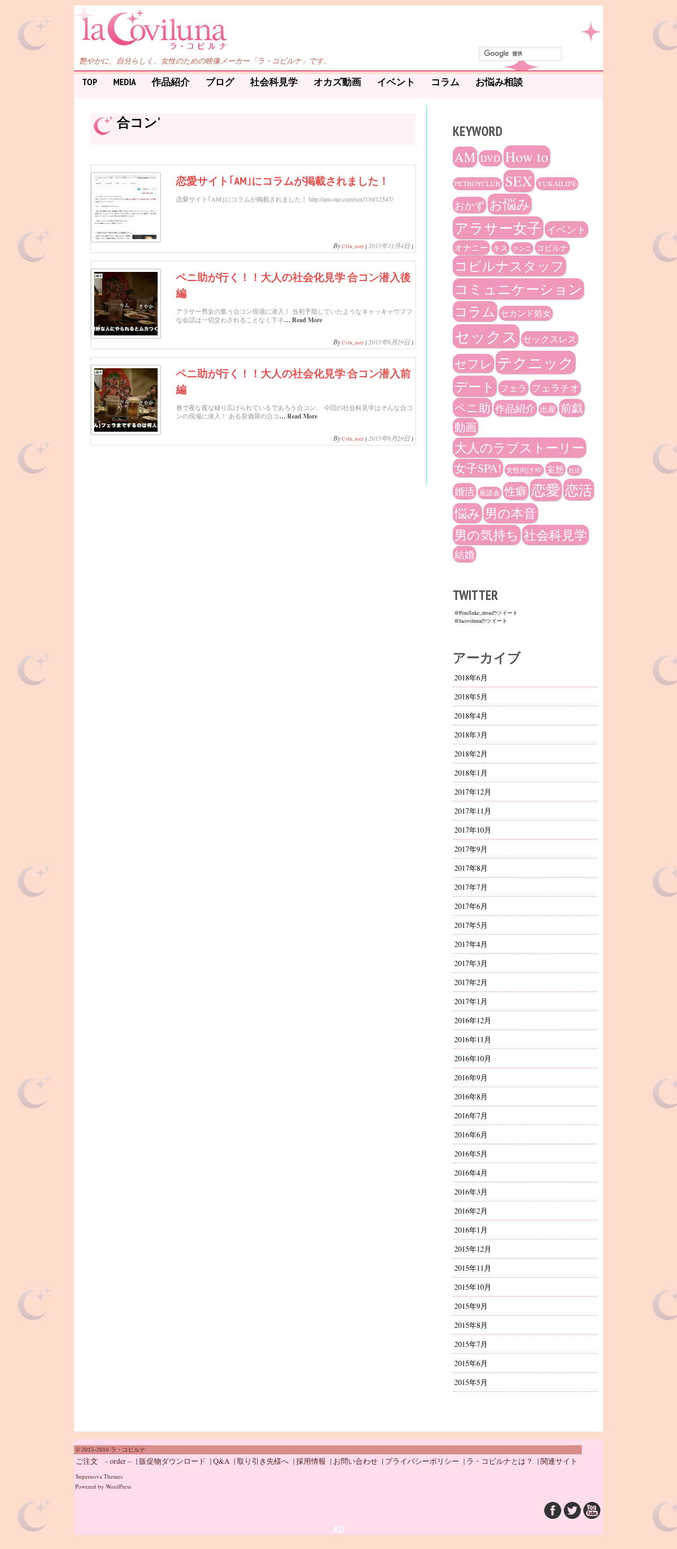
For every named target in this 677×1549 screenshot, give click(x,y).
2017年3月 (471, 963)
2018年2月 (471, 754)
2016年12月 (472, 1020)
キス (500, 248)
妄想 (555, 469)
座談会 (489, 492)
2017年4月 (471, 944)
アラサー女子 (498, 228)
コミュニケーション (518, 289)
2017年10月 (472, 830)
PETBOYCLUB (477, 183)
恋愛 (546, 489)
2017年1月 (471, 1001)
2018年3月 (471, 735)
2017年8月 (471, 868)
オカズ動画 (337, 82)
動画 (465, 427)
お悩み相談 (499, 82)
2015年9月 (471, 1306)
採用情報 (311, 1461)
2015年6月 (471, 1363)
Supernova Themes (99, 1476)
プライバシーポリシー (422, 1461)
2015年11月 (472, 1268)
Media (124, 82)
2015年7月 (471, 1344)
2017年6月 (471, 906)
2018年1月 (471, 773)
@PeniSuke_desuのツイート (486, 612)
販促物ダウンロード (172, 1461)
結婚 (464, 554)
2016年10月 (472, 1058)
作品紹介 (171, 82)
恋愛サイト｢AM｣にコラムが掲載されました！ (282, 181)
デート (474, 386)
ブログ (220, 82)
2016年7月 (471, 1115)
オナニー (471, 247)
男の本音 (510, 513)
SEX (519, 180)
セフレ (473, 363)
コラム (445, 82)
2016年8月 (471, 1096)
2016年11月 (472, 1039)
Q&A (221, 1461)
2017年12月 (472, 792)
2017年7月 (471, 887)
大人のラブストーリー (519, 447)
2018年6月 (471, 677)
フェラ (513, 388)
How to (526, 156)
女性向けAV (524, 470)
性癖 (516, 491)
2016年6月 (471, 1134)
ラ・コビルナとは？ (499, 1461)
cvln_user (352, 246)
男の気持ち (486, 534)
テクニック (535, 362)
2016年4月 (471, 1173)
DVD (490, 158)
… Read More (303, 319)
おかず (469, 205)
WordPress (118, 1486)
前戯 (572, 407)
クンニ (522, 248)
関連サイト (559, 1461)
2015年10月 (472, 1287)
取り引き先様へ (263, 1461)
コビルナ (552, 247)
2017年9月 (471, 849)
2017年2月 (471, 982)
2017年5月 (471, 925)
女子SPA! (477, 468)
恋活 (578, 489)
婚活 (464, 491)
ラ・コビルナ (129, 22)
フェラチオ (555, 387)
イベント (396, 82)
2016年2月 (471, 1211)
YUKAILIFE (557, 183)
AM (464, 157)
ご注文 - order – (104, 1461)
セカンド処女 (525, 313)
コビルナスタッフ (509, 266)
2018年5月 (471, 696)
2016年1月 (471, 1230)
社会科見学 (274, 82)
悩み (467, 513)
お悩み (509, 204)
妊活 (574, 470)
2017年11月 (472, 811)
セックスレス (550, 339)
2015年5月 (471, 1382)
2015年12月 (472, 1249)
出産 (548, 409)
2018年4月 (471, 715)
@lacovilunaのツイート (480, 620)
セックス (486, 336)
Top (89, 82)
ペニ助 (472, 407)
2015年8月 (471, 1325)
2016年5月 (471, 1154)
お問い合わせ (355, 1461)
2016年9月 (471, 1077)
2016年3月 (471, 1192)
